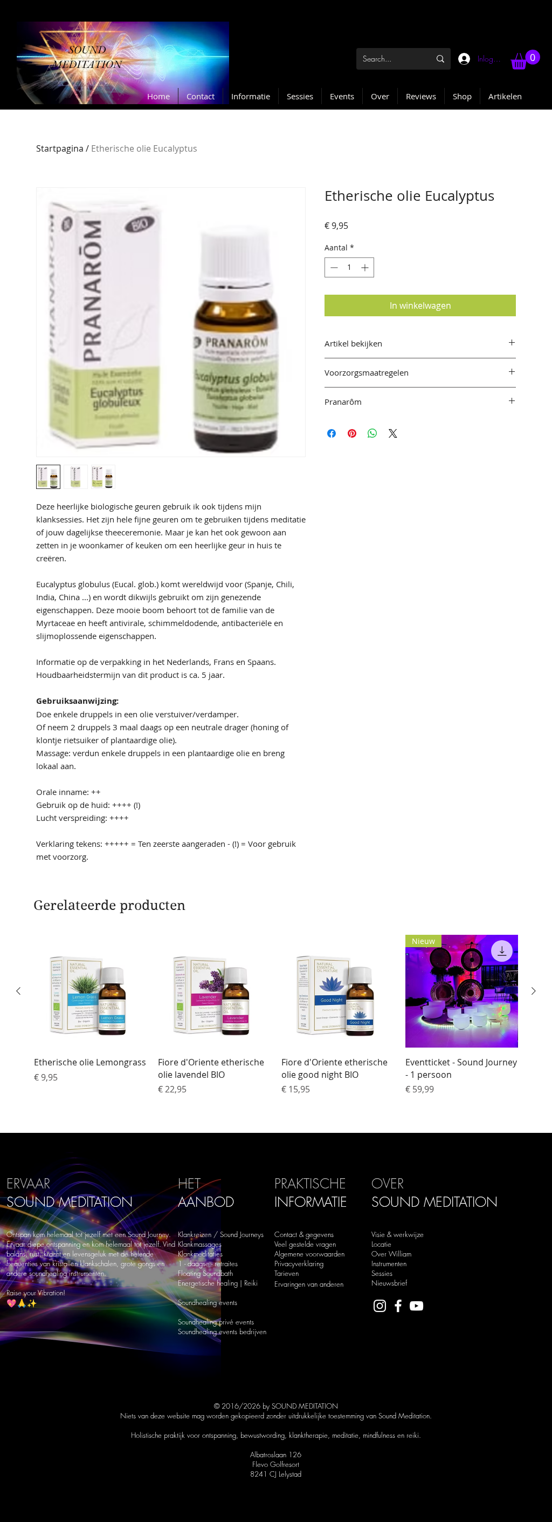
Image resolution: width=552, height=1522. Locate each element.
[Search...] (440, 59)
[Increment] (365, 267)
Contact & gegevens (304, 1234)
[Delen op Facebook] (331, 433)
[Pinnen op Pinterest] (352, 433)
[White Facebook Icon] (398, 1305)
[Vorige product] (18, 990)
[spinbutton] (349, 267)
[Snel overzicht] (90, 991)
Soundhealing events (207, 1302)
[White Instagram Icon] (379, 1305)
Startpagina (60, 148)
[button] (525, 60)
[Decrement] (333, 267)
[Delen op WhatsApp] (372, 433)
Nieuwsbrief (389, 1283)
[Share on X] (393, 433)
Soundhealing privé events (216, 1322)
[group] (276, 1029)
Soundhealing (198, 1331)
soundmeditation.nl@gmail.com (191, 1508)
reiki (412, 1435)
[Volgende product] (533, 990)
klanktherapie (308, 1435)
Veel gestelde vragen (305, 1244)
